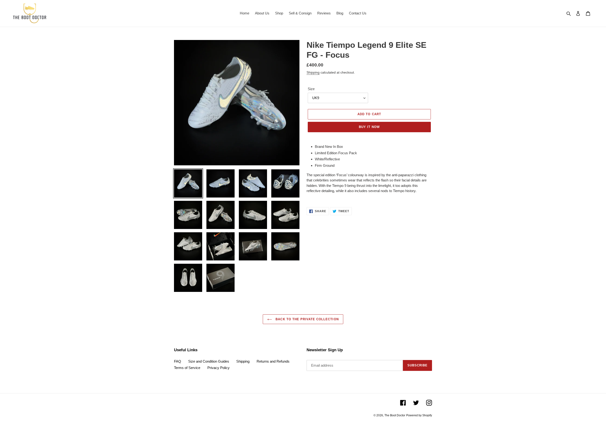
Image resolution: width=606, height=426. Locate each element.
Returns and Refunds (273, 361)
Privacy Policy (218, 368)
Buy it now (369, 127)
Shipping (313, 72)
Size (311, 89)
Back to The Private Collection (306, 319)
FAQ (177, 361)
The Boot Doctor (394, 415)
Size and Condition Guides (208, 361)
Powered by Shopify (419, 415)
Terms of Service (187, 368)
